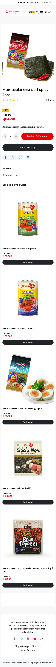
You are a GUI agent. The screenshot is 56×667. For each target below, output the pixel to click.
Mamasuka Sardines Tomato (18, 328)
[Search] (37, 12)
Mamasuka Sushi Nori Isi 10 (16, 488)
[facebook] (5, 157)
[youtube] (34, 639)
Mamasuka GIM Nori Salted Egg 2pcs (22, 408)
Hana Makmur (46, 662)
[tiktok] (41, 639)
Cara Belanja (28, 650)
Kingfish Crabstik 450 (25, 2)
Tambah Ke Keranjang (37, 136)
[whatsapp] (20, 157)
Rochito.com (21, 662)
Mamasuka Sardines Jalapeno (19, 248)
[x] (13, 157)
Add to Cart (28, 262)
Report (51, 100)
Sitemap (36, 646)
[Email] (28, 157)
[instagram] (28, 639)
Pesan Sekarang (27, 147)
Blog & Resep (22, 646)
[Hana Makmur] (12, 12)
